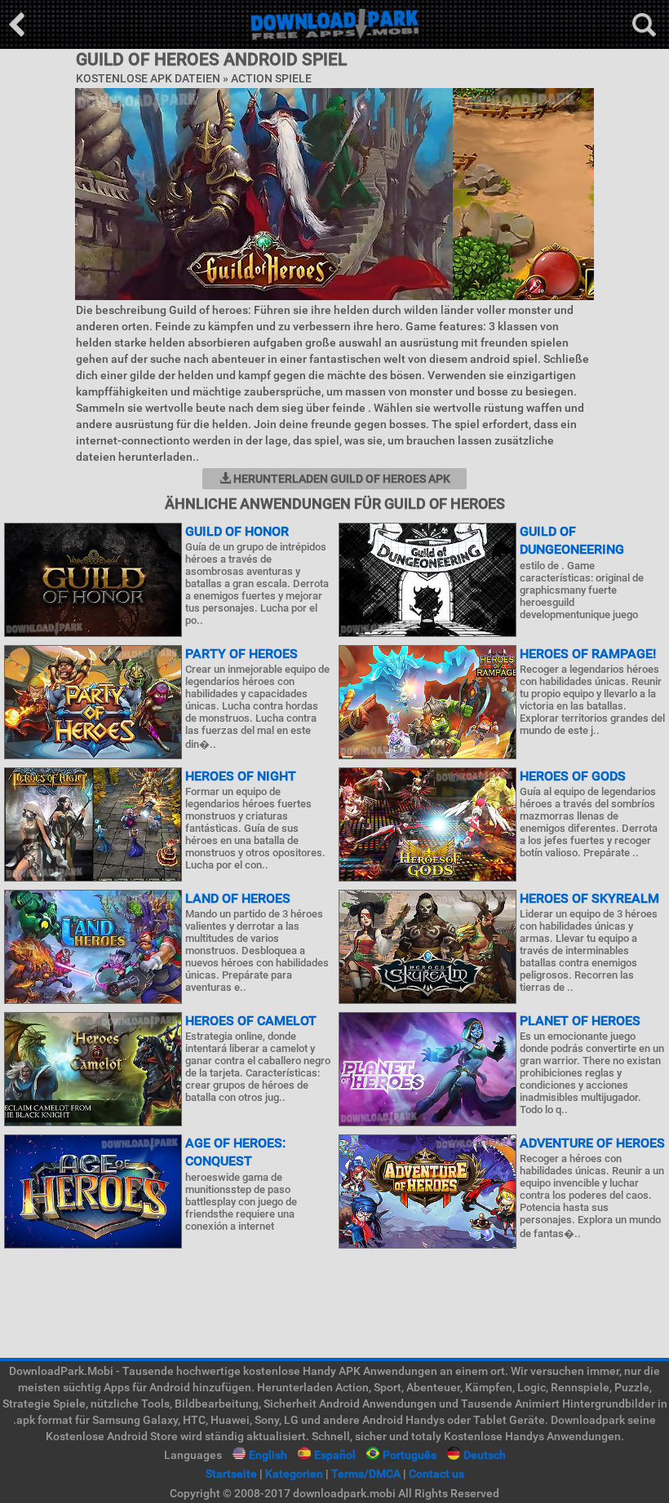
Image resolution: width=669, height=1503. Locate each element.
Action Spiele (271, 78)
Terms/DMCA (366, 1473)
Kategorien (294, 1473)
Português (409, 1454)
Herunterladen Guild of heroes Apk (340, 478)
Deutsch (484, 1454)
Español (335, 1454)
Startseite (231, 1473)
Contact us (436, 1473)
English (268, 1454)
